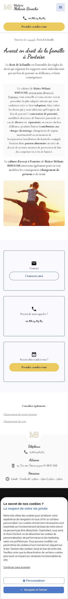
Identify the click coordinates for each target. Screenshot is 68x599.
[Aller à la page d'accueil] (20, 7)
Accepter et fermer (35, 589)
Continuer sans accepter (16, 567)
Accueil (31, 39)
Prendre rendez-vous (34, 26)
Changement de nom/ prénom (20, 414)
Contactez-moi (34, 276)
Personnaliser (35, 580)
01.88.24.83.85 (36, 18)
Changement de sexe (14, 421)
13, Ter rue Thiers (37, 465)
